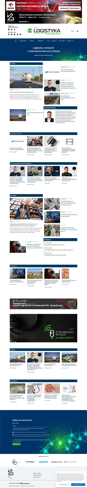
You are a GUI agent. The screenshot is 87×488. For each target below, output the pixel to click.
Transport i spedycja (64, 93)
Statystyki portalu (36, 477)
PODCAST (69, 40)
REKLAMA (54, 40)
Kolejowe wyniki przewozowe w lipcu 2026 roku (68, 97)
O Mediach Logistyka (37, 475)
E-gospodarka (63, 198)
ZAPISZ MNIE (16, 444)
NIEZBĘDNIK (40, 40)
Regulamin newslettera (44, 439)
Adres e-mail (15, 423)
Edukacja (11, 221)
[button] (27, 41)
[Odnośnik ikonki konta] (77, 31)
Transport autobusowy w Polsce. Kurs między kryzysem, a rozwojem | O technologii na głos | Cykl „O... (68, 86)
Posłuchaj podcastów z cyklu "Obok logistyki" (20, 163)
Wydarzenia (47, 239)
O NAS (48, 40)
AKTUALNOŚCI (22, 40)
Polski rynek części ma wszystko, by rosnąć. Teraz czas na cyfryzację (68, 203)
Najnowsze (12, 63)
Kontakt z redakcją (37, 473)
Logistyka (11, 89)
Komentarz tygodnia (50, 107)
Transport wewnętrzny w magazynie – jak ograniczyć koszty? (69, 229)
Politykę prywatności (32, 439)
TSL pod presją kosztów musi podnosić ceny (22, 92)
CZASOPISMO (62, 40)
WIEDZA (32, 40)
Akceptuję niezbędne (63, 484)
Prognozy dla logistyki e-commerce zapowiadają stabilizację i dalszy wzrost (34, 246)
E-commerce (29, 241)
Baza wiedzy (13, 195)
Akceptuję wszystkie (78, 484)
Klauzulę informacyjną (22, 439)
